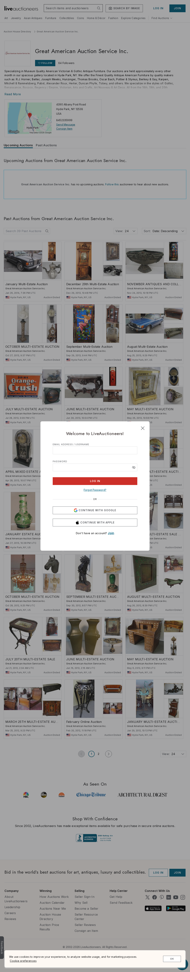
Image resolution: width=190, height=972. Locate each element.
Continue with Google (97, 510)
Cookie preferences (23, 960)
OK (172, 958)
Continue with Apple (97, 522)
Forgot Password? (95, 489)
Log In (95, 481)
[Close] (143, 428)
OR (95, 499)
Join (111, 533)
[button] (134, 467)
